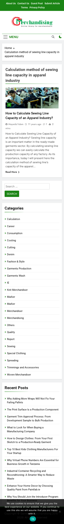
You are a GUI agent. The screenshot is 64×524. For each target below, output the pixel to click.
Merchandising (15, 318)
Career (11, 226)
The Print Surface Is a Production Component (33, 409)
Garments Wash (16, 275)
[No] (59, 511)
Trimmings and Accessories (23, 367)
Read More (11, 172)
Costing (11, 240)
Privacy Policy (37, 7)
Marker (11, 296)
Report (11, 339)
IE (9, 104)
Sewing (11, 346)
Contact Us (23, 3)
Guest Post (37, 3)
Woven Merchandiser (19, 374)
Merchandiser (15, 311)
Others (11, 325)
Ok (32, 519)
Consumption (14, 233)
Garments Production (19, 268)
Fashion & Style (16, 261)
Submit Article (52, 3)
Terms (24, 7)
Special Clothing (16, 353)
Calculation (13, 219)
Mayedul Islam (15, 124)
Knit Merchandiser (17, 289)
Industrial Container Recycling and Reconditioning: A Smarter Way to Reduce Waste (30, 474)
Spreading (12, 360)
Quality (11, 332)
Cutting (11, 247)
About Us (11, 3)
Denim (10, 254)
